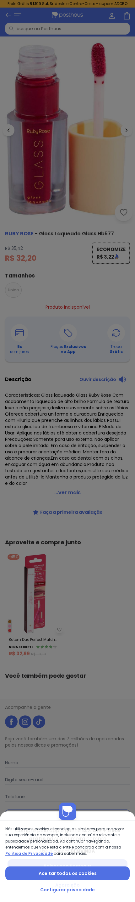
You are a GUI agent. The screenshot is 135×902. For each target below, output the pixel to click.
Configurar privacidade (67, 890)
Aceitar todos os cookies (68, 873)
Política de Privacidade (29, 853)
